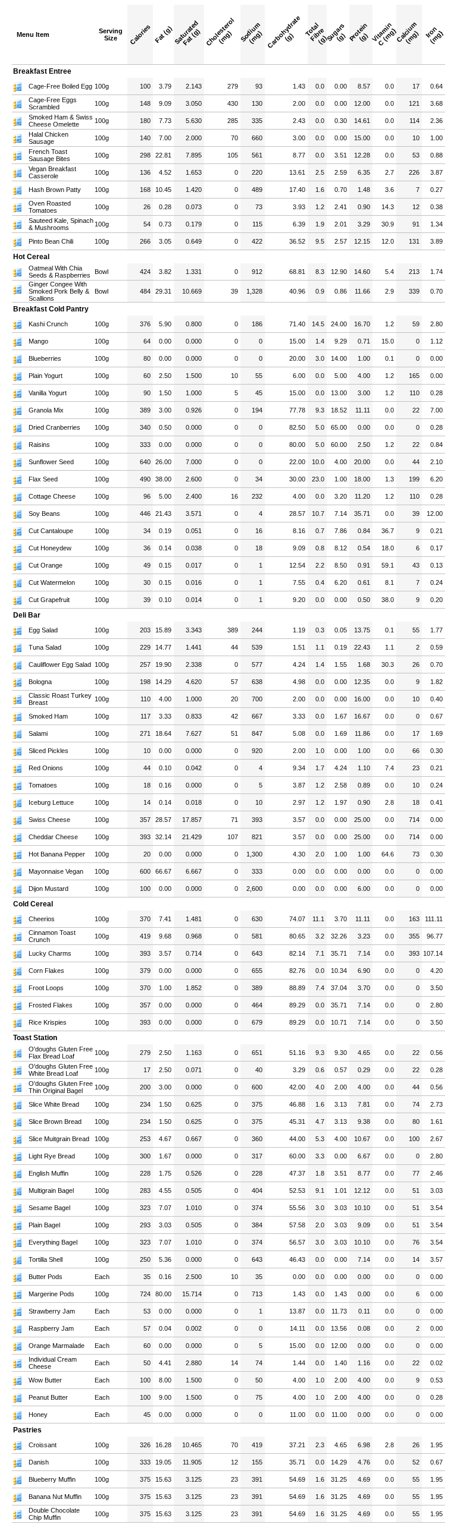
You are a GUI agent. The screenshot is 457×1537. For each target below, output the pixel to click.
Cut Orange (45, 565)
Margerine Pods (51, 1293)
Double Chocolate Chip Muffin (54, 1514)
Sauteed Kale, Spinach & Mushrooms (61, 224)
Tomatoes (43, 785)
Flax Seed (43, 479)
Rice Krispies (48, 1022)
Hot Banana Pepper (57, 854)
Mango (38, 341)
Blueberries (45, 358)
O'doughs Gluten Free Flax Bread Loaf (61, 1052)
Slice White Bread (54, 1104)
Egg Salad (43, 630)
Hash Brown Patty (55, 189)
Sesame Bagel (49, 1207)
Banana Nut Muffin (55, 1496)
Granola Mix (46, 410)
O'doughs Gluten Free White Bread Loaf (61, 1070)
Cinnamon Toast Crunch (52, 936)
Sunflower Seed (51, 461)
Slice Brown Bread (55, 1121)
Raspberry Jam (51, 1328)
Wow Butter (45, 1380)
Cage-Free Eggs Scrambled (53, 103)
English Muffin (48, 1173)
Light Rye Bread (52, 1156)
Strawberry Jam (52, 1311)
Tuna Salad (45, 647)
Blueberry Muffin (52, 1479)
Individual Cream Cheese (53, 1363)
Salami (38, 733)
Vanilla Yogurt (48, 392)
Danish (39, 1462)
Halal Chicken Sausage (48, 138)
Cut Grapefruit (49, 599)
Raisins (39, 444)
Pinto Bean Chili (51, 241)
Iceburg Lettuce (51, 802)
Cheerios (42, 918)
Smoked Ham (48, 716)
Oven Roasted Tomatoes (50, 207)
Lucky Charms (50, 953)
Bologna (40, 681)
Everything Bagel (53, 1242)
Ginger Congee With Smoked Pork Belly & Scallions (59, 291)
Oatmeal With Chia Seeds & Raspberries (59, 271)
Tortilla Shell (45, 1259)
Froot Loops (46, 987)
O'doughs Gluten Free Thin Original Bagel (61, 1087)
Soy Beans (44, 513)
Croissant (43, 1444)
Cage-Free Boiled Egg (60, 86)
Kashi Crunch (48, 323)
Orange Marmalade (56, 1345)
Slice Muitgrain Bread (59, 1138)
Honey (38, 1414)
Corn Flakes (46, 970)
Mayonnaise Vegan (56, 871)
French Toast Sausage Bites (49, 155)
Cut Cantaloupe (51, 530)
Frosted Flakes (51, 1005)
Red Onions (46, 767)
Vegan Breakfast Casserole (52, 172)
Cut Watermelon (52, 582)
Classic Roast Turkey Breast (60, 699)
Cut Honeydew (50, 548)
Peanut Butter (48, 1397)
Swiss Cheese (49, 819)
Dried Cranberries (54, 427)
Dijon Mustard (48, 888)
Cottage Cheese (52, 496)
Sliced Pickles (48, 750)
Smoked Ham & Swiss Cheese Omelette (61, 121)
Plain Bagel (44, 1225)
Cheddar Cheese (53, 836)
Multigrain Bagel (51, 1190)
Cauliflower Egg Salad (60, 664)
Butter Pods (45, 1276)
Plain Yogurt (45, 375)
